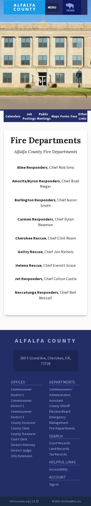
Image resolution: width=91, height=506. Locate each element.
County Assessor (23, 422)
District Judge (21, 450)
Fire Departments (62, 428)
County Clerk (20, 428)
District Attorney (23, 445)
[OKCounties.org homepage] (72, 7)
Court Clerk (19, 439)
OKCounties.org (19, 501)
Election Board (59, 411)
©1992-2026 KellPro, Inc (66, 501)
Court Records (59, 443)
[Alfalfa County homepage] (24, 6)
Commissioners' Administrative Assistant (61, 395)
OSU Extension (21, 456)
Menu (52, 7)
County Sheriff (59, 406)
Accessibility (58, 469)
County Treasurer (23, 434)
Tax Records (58, 454)
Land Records (59, 448)
